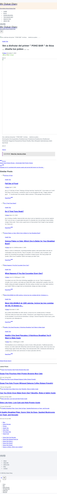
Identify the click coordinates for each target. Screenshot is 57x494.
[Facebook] (1, 24)
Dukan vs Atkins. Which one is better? (13, 447)
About (4, 461)
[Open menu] (1, 31)
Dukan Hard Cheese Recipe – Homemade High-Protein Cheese (16, 162)
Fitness (5, 426)
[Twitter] (3, 24)
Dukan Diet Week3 (8, 443)
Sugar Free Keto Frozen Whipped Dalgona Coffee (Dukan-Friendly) (26, 383)
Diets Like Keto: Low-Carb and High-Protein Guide (20, 403)
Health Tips (7, 19)
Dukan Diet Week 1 (8, 441)
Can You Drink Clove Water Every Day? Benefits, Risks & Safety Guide (28, 393)
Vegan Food (6, 433)
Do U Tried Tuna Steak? (14, 211)
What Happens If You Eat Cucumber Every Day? (24, 273)
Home (5, 11)
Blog (5, 13)
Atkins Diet (6, 464)
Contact (5, 468)
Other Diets (6, 430)
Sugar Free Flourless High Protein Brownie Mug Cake (21, 374)
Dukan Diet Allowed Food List (10, 439)
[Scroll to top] (1, 478)
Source (4, 149)
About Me (6, 21)
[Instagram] (4, 24)
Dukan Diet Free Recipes (9, 437)
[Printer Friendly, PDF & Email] (8, 55)
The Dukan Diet (8, 17)
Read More (9, 198)
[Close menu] (0, 481)
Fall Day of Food (11, 183)
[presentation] (30, 175)
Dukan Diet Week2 (8, 445)
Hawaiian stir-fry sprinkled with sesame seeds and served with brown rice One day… (22, 166)
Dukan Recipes (8, 15)
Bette (5, 53)
